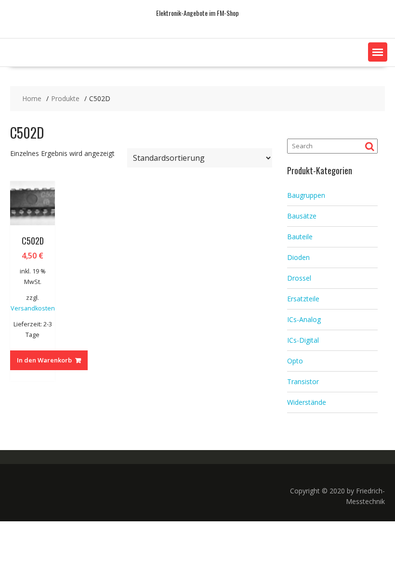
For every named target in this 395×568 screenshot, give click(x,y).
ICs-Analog (304, 319)
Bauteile (300, 236)
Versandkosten (33, 308)
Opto (295, 360)
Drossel (299, 278)
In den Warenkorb (44, 360)
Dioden (298, 257)
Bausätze (301, 215)
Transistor (303, 381)
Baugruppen (306, 195)
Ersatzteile (303, 298)
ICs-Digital (303, 340)
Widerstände (306, 402)
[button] (377, 52)
